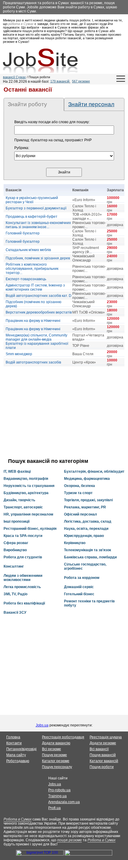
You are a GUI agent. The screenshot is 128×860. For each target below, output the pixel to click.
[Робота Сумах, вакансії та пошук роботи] (40, 60)
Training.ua (57, 796)
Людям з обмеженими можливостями (23, 578)
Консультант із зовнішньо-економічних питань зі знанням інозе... (38, 225)
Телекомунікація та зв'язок (87, 550)
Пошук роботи (102, 767)
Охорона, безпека (79, 486)
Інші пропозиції (16, 521)
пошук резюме (69, 840)
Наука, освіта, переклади (86, 529)
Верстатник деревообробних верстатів (39, 312)
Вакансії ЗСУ (15, 612)
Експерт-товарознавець (26, 279)
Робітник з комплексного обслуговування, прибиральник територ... (32, 268)
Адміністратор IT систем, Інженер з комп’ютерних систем (35, 287)
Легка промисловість (22, 587)
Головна (13, 737)
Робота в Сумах (18, 819)
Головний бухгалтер (23, 233)
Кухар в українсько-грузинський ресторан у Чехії (32, 200)
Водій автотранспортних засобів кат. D (38, 296)
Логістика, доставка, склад (87, 521)
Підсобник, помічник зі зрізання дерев (38, 258)
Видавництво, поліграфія (26, 479)
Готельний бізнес (79, 594)
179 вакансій (59, 81)
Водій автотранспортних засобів (33, 362)
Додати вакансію (56, 743)
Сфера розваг (16, 543)
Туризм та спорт (78, 493)
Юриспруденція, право (84, 536)
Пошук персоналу (57, 767)
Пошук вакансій (103, 755)
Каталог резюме (55, 761)
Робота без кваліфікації (24, 603)
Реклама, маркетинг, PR (85, 507)
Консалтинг (14, 566)
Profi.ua (54, 808)
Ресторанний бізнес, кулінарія (30, 529)
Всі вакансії (99, 749)
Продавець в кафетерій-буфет (31, 216)
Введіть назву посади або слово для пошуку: (52, 122)
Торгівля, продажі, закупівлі (88, 500)
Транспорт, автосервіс (23, 507)
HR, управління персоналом (28, 514)
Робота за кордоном (81, 578)
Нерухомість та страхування (29, 486)
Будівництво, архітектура (26, 493)
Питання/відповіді (21, 749)
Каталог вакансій (104, 761)
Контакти (14, 743)
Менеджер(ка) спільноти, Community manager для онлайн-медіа (36, 337)
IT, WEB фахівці (17, 471)
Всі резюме (51, 749)
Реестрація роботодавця (63, 737)
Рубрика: (21, 148)
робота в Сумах (21, 24)
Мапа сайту (16, 755)
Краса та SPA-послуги (23, 536)
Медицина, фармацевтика (87, 479)
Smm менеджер (19, 354)
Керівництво (74, 543)
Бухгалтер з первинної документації (36, 208)
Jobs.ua (42, 725)
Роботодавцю (17, 761)
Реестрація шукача (106, 737)
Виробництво (15, 550)
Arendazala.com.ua (64, 802)
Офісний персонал (80, 514)
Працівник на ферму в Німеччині (33, 321)
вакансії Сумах (14, 77)
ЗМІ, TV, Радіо (15, 594)
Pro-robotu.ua (59, 790)
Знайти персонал (91, 104)
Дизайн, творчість (19, 500)
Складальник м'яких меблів (28, 250)
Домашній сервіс (79, 587)
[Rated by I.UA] (88, 854)
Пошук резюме (54, 755)
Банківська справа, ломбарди (90, 557)
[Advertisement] (64, 412)
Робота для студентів (23, 557)
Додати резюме (103, 743)
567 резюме (81, 81)
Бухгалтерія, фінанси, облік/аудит (94, 471)
